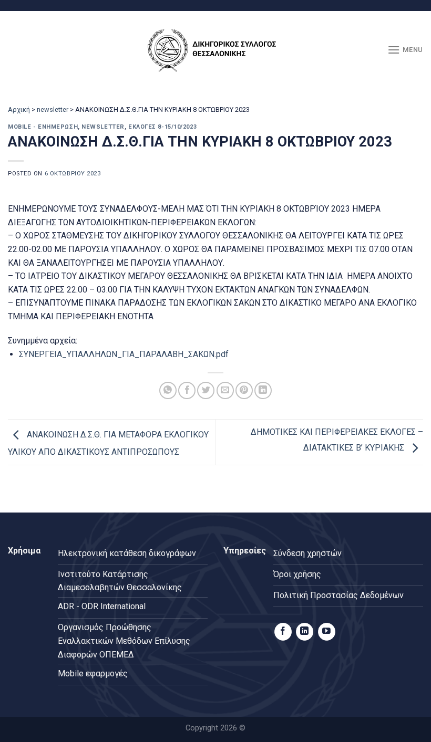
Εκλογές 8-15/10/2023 (162, 126)
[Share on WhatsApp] (168, 390)
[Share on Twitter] (205, 390)
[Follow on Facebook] (283, 632)
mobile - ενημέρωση (43, 126)
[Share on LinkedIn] (263, 390)
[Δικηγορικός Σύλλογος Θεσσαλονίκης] (215, 50)
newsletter (52, 109)
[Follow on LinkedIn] (304, 632)
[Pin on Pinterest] (244, 390)
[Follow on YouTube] (326, 632)
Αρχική (19, 109)
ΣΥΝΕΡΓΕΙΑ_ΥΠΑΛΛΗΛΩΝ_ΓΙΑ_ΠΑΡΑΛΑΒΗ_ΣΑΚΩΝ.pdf (124, 354)
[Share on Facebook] (187, 390)
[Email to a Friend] (225, 390)
